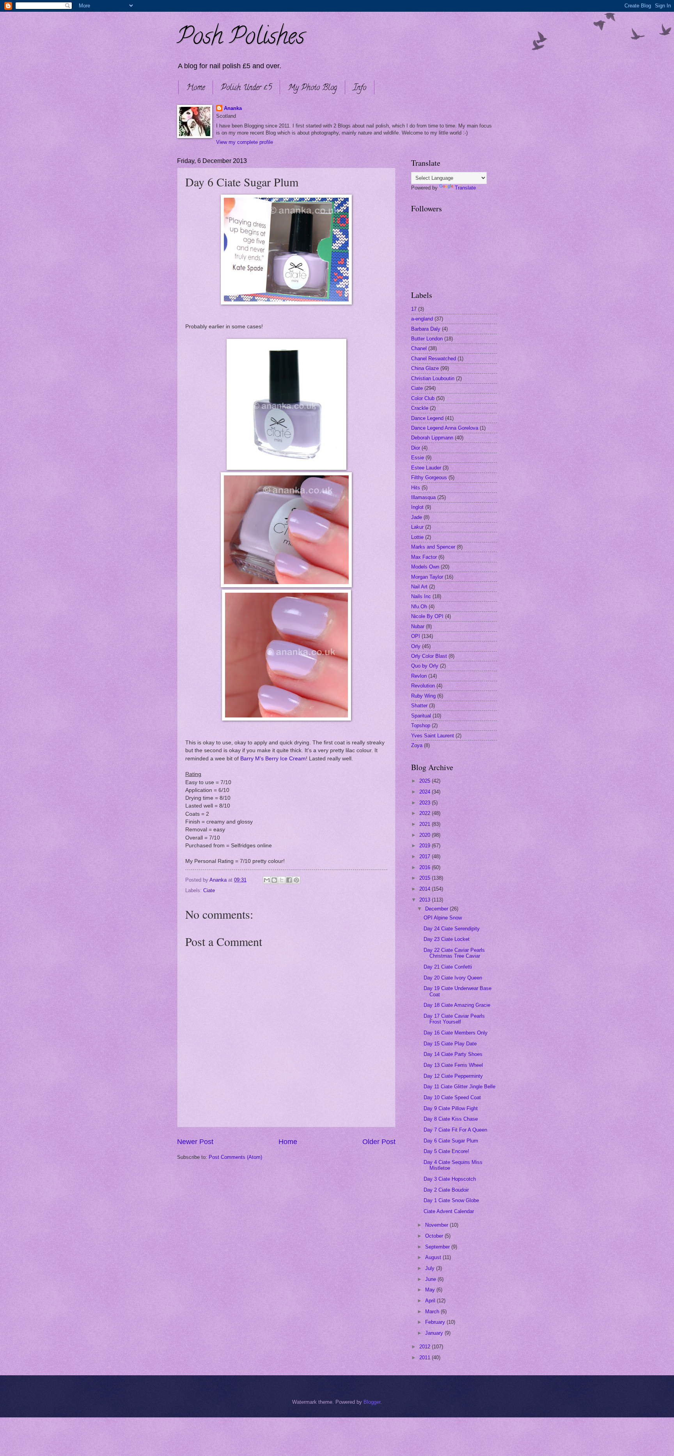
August (434, 1257)
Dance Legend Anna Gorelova (444, 428)
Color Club (423, 398)
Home (195, 88)
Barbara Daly (425, 329)
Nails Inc (421, 596)
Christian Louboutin (432, 378)
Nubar (417, 626)
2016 (425, 867)
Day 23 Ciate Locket (447, 939)
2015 (425, 878)
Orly (415, 646)
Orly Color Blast (429, 656)
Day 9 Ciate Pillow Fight (451, 1108)
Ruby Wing (423, 696)
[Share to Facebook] (289, 880)
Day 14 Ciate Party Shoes (453, 1054)
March (433, 1311)
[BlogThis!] (274, 880)
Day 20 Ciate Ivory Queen (453, 978)
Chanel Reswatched (433, 358)
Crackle (419, 408)
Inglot (417, 507)
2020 (425, 835)
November (437, 1225)
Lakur (417, 527)
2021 (425, 824)
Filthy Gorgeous (429, 477)
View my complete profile (244, 142)
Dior (415, 448)
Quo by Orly (424, 666)
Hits (415, 488)
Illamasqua (423, 497)
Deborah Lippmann (432, 438)
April (431, 1301)
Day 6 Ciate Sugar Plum (451, 1141)
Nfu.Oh (419, 606)
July (430, 1268)
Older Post (379, 1142)
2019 (425, 845)
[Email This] (267, 880)
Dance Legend (427, 418)
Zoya (416, 745)
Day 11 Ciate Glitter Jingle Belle (459, 1086)
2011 (425, 1357)
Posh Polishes (241, 38)
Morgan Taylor (427, 577)
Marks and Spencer (433, 547)
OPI (415, 636)
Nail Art (419, 587)
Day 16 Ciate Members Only (456, 1033)
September (438, 1247)
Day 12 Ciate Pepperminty (453, 1076)
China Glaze (425, 368)
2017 (425, 856)
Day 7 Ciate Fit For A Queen (455, 1130)
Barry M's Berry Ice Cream (273, 759)
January (435, 1333)
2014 (425, 889)
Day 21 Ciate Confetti (448, 967)
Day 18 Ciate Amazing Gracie (457, 1005)
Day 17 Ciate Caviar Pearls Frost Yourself (454, 1019)
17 (414, 309)
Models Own (425, 567)
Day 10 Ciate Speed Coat (452, 1097)
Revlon (419, 676)
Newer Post (195, 1142)
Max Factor (424, 557)
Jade (416, 517)
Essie (417, 458)
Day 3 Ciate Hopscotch (450, 1179)
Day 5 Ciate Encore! (446, 1151)
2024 (425, 792)
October (435, 1236)
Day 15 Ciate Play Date (450, 1044)
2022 (425, 813)
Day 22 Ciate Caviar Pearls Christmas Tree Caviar (454, 953)
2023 (425, 803)
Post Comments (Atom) (235, 1157)
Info (359, 88)
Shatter (419, 706)
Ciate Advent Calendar (449, 1211)
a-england (422, 319)
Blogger (372, 1402)
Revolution (423, 686)
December (437, 909)
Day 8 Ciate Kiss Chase (451, 1119)
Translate (465, 188)
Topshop (420, 725)
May (430, 1290)
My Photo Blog (312, 88)
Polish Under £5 (246, 88)
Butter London (427, 339)
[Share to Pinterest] (296, 880)
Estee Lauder (426, 468)
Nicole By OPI (427, 616)
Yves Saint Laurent (432, 736)
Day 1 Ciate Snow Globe (451, 1200)
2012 (425, 1347)
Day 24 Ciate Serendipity (452, 929)
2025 (425, 781)
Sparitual (421, 716)
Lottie (417, 537)
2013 (425, 900)
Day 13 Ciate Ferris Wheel (453, 1065)
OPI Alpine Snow (443, 918)
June (431, 1279)
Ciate (209, 890)
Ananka (233, 108)
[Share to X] (282, 880)
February (436, 1322)
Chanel (419, 348)
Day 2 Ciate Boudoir (446, 1190)
